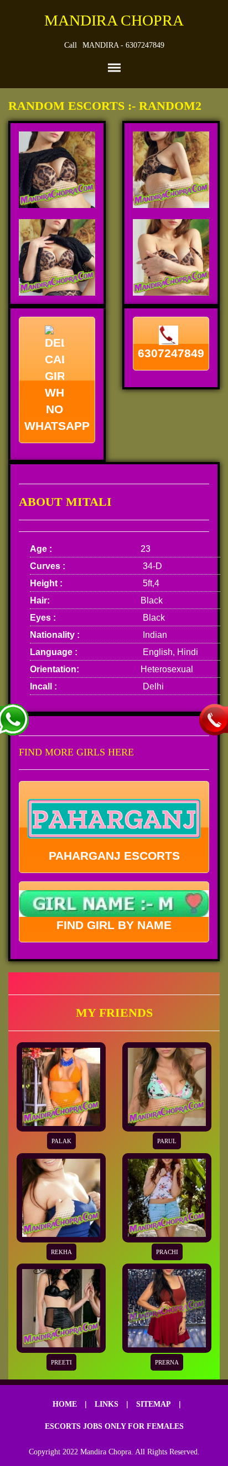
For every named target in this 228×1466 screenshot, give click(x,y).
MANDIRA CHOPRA (114, 20)
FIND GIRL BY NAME (114, 925)
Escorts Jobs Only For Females (114, 1426)
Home (65, 1404)
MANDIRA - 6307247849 (123, 45)
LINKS (106, 1404)
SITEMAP (153, 1404)
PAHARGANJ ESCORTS (114, 855)
